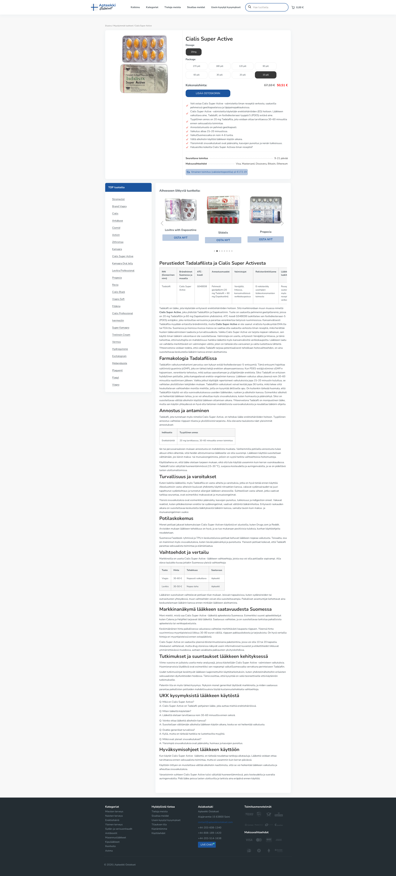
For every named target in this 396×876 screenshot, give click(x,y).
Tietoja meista (172, 7)
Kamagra (117, 249)
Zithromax (117, 242)
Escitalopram (119, 356)
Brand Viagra (119, 206)
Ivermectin (118, 320)
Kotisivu (135, 7)
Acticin (116, 235)
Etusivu (108, 25)
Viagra (115, 384)
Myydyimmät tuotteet (123, 25)
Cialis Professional (122, 313)
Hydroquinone (120, 349)
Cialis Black (118, 292)
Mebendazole (119, 363)
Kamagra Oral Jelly (122, 263)
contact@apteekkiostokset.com (215, 822)
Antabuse (117, 220)
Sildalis (223, 232)
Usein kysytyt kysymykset (226, 7)
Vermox (116, 342)
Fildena (116, 306)
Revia (115, 285)
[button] (180, 237)
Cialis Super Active (122, 256)
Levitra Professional (123, 270)
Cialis (115, 213)
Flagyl (115, 377)
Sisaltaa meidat (196, 7)
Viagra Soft (118, 299)
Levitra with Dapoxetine (180, 230)
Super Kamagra (120, 327)
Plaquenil (117, 370)
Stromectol (118, 199)
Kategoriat (152, 7)
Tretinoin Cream (121, 334)
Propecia (117, 277)
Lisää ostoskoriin (208, 93)
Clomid (116, 227)
